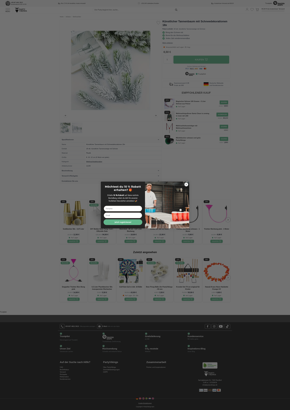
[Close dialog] (186, 184)
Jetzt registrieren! (123, 222)
